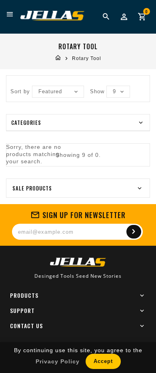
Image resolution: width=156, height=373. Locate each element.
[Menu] (10, 14)
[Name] (133, 232)
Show (97, 91)
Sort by (20, 91)
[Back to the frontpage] (58, 58)
